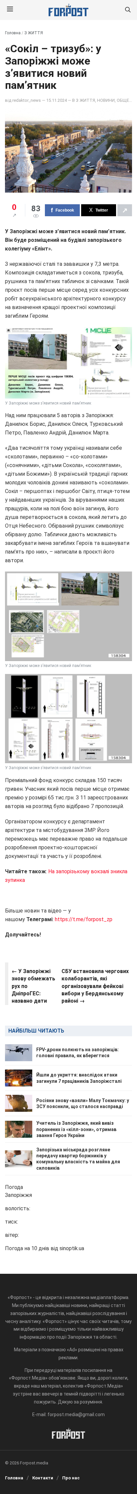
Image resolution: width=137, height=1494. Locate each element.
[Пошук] (127, 10)
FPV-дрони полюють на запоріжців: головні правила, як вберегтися (77, 1052)
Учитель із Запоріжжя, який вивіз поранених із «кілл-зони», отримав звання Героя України (76, 1129)
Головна (13, 33)
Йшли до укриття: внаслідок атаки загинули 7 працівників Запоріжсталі (79, 1077)
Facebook (65, 210)
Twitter (101, 210)
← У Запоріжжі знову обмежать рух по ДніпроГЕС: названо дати (33, 986)
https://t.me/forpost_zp (83, 919)
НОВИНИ (106, 100)
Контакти (42, 1477)
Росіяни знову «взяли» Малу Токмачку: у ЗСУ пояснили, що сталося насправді (82, 1103)
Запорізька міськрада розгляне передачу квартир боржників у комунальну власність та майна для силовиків (78, 1159)
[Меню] (10, 10)
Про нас (71, 1477)
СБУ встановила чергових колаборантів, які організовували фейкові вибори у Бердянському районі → (95, 986)
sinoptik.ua (72, 1248)
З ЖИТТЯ (33, 33)
